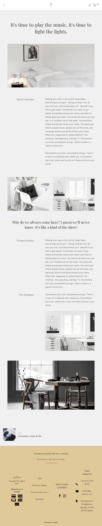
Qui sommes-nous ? (39, 492)
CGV (40, 478)
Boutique (40, 499)
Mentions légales (39, 485)
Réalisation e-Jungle (51, 522)
